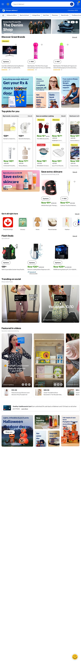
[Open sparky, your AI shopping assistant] (75, 657)
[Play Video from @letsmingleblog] (17, 360)
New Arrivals (64, 15)
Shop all (74, 37)
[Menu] (3, 4)
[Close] (55, 16)
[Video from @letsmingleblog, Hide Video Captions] (29, 384)
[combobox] (42, 4)
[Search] (71, 4)
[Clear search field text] (69, 4)
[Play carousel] (73, 22)
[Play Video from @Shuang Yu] (49, 360)
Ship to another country (45, 16)
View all (30, 116)
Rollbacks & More (12, 15)
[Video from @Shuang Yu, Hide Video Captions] (61, 384)
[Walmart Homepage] (7, 4)
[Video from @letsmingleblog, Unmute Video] (26, 384)
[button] (69, 22)
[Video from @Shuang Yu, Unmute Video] (58, 384)
